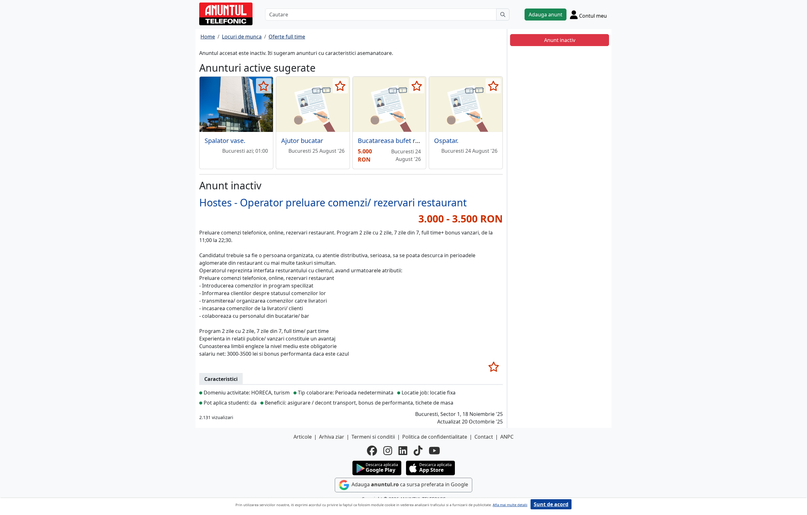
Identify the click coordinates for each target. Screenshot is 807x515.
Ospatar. (446, 140)
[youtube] (434, 450)
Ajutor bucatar (302, 140)
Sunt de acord (551, 504)
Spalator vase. (225, 140)
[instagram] (387, 450)
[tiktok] (418, 450)
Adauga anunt (545, 14)
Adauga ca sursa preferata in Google (409, 484)
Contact (483, 436)
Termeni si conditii (373, 436)
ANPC (507, 436)
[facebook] (372, 450)
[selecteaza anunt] (263, 85)
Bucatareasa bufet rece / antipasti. (407, 140)
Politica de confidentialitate (434, 436)
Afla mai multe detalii (510, 504)
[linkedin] (402, 450)
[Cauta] (502, 15)
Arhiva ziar (331, 436)
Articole (302, 436)
